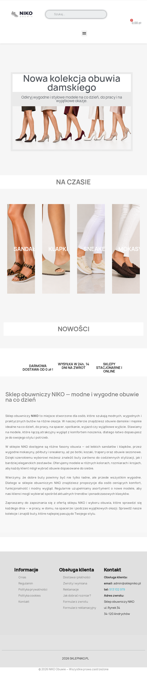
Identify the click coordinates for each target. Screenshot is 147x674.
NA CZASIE (73, 182)
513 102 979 (117, 589)
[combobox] (79, 14)
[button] (134, 23)
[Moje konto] (137, 9)
